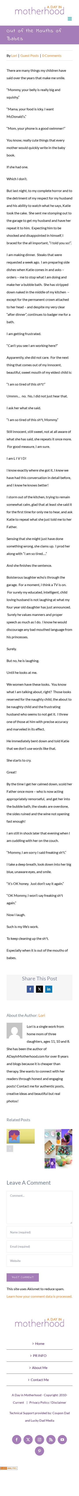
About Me (39, 1367)
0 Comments (51, 55)
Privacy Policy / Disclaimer (47, 1402)
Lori (14, 55)
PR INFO (40, 1355)
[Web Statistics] (9, 1470)
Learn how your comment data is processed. (39, 1296)
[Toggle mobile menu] (70, 18)
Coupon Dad (61, 1413)
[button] (10, 1148)
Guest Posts (29, 55)
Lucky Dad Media (42, 1420)
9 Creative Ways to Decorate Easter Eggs (58, 1149)
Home (39, 1343)
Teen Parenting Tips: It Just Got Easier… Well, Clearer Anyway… (21, 1136)
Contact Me (40, 1380)
